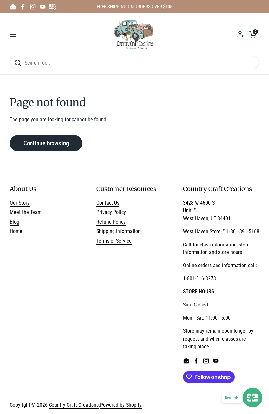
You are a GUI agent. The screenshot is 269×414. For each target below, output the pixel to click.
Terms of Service (114, 241)
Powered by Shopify (121, 405)
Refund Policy (111, 222)
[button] (252, 34)
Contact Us (107, 203)
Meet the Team (26, 212)
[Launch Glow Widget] (252, 397)
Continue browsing (46, 143)
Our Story (20, 203)
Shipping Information (118, 231)
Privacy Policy (111, 212)
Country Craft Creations (74, 405)
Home (16, 231)
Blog (14, 222)
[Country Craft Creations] (134, 34)
